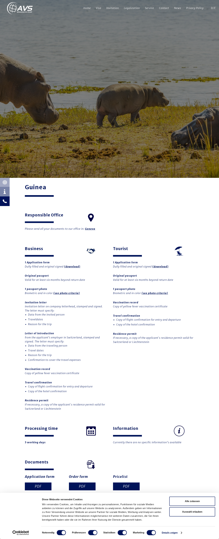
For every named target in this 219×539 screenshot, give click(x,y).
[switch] (92, 532)
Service (149, 8)
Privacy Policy (195, 8)
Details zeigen (170, 532)
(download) (72, 266)
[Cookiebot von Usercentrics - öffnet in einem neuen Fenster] (21, 532)
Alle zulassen (192, 501)
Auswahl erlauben (192, 511)
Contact (164, 8)
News (177, 8)
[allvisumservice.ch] (20, 9)
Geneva (90, 228)
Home (87, 8)
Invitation (112, 8)
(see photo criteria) (66, 293)
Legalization (132, 8)
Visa (98, 8)
